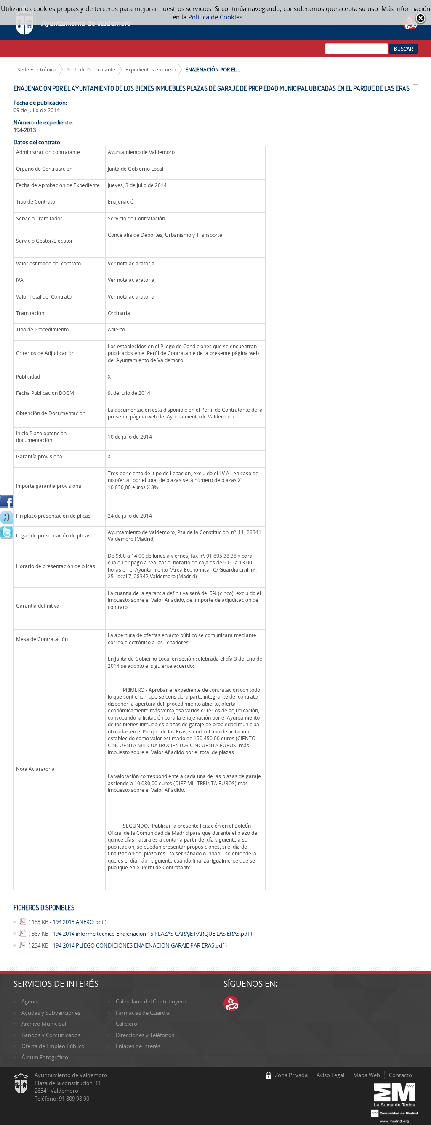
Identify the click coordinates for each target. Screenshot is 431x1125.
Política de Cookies (215, 17)
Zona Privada (291, 1075)
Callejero (126, 1023)
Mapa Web (366, 1075)
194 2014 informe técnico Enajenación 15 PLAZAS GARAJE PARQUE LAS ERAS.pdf (151, 933)
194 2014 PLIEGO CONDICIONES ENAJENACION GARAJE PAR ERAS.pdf (139, 945)
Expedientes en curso (150, 69)
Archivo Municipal (43, 1023)
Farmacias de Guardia (143, 1012)
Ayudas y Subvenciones (50, 1012)
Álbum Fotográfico (44, 1057)
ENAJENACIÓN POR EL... (212, 69)
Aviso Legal (330, 1075)
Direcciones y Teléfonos (145, 1035)
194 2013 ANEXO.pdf (79, 922)
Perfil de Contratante (91, 69)
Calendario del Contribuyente (152, 1001)
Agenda (30, 1001)
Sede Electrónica (36, 69)
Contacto (400, 1075)
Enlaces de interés (138, 1046)
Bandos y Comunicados (50, 1035)
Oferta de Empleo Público (53, 1046)
